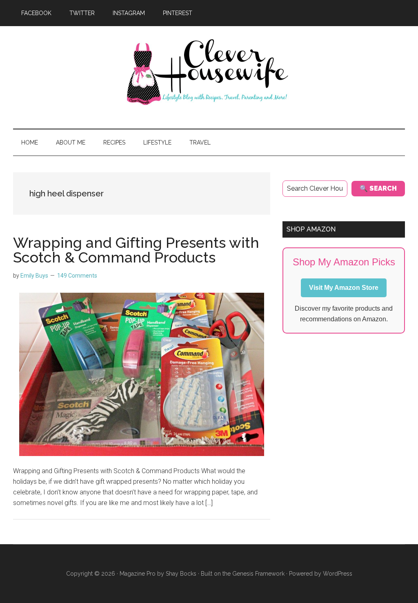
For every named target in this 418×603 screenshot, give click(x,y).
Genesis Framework (258, 573)
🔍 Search (378, 188)
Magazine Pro (138, 573)
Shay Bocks (181, 573)
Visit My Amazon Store (343, 287)
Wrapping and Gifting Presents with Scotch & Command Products (136, 250)
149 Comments (77, 275)
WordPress (337, 573)
